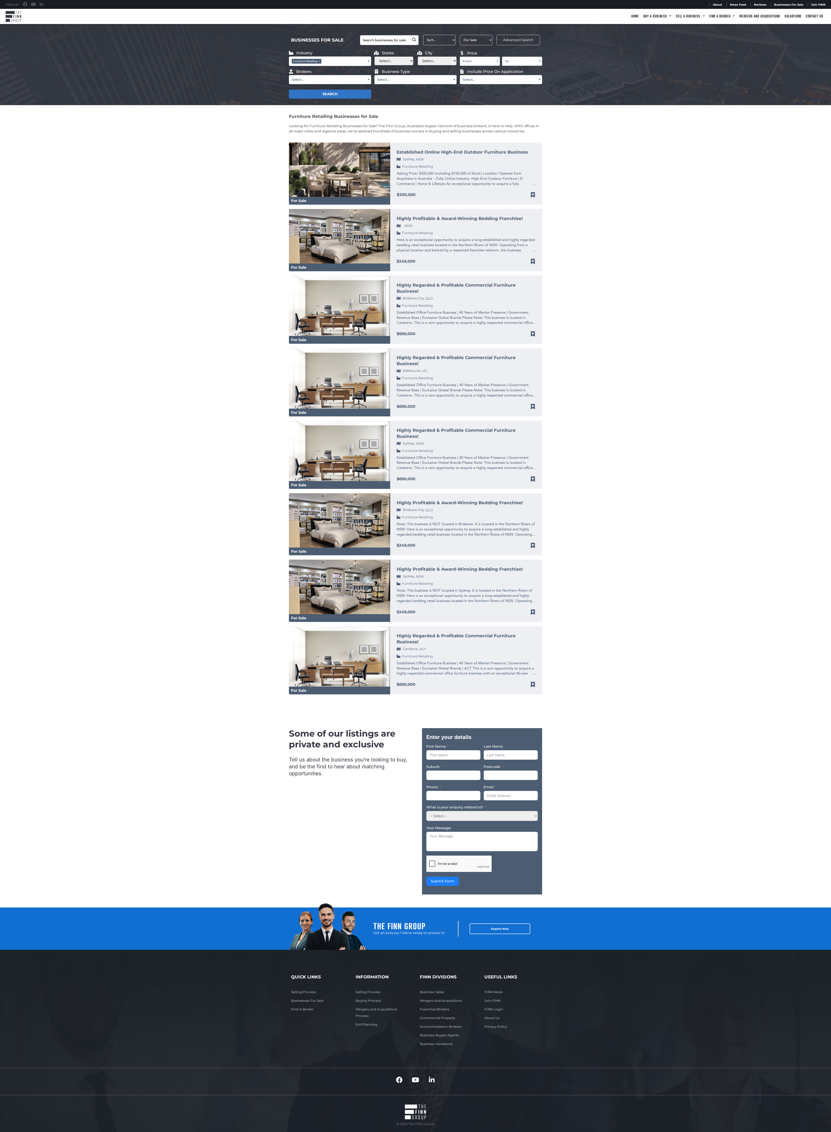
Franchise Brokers (434, 1009)
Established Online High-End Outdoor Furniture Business (462, 152)
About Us (492, 1018)
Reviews (760, 4)
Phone (432, 787)
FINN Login (493, 1009)
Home (635, 16)
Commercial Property (437, 1018)
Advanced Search (518, 40)
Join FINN (818, 4)
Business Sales (432, 992)
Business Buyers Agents (439, 1035)
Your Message (438, 828)
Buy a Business (655, 16)
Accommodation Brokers (441, 1026)
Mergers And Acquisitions (441, 1001)
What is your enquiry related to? (454, 807)
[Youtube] (33, 4)
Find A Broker (719, 16)
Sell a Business (688, 16)
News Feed (738, 4)
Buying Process (368, 1001)
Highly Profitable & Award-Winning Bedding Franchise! (460, 218)
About (717, 4)
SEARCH (330, 94)
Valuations (793, 16)
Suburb (433, 767)
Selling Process (303, 992)
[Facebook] (25, 4)
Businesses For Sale (788, 4)
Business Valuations (436, 1044)
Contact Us (814, 16)
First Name (436, 746)
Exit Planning (366, 1024)
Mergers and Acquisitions (759, 16)
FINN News (493, 992)
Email (489, 787)
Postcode (492, 767)
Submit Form (442, 881)
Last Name (493, 746)
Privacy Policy (495, 1026)
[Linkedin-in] (41, 4)
